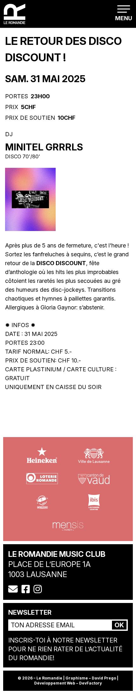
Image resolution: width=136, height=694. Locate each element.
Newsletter (30, 612)
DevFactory (90, 683)
